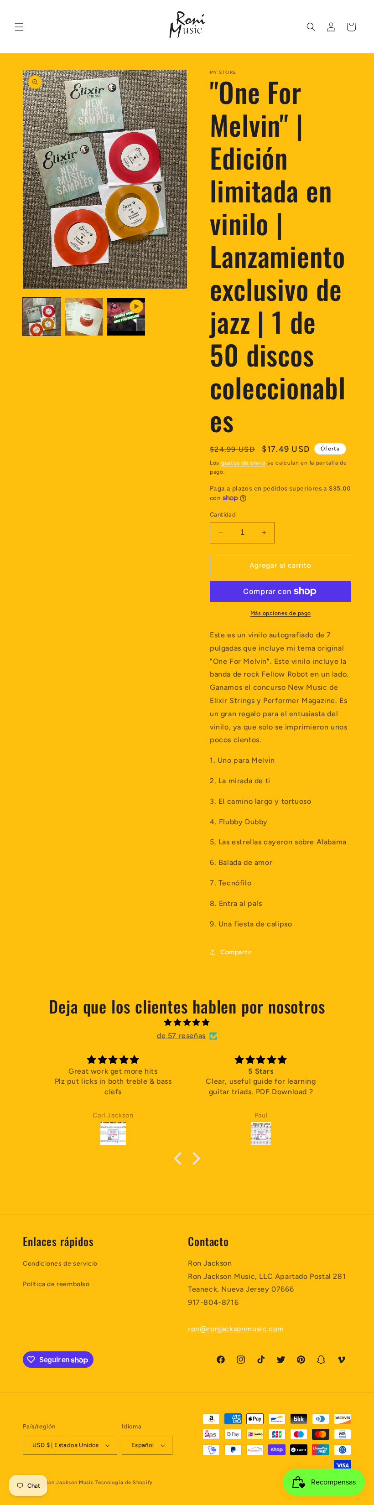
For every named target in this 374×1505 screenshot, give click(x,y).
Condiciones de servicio (60, 1263)
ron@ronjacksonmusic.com (236, 1328)
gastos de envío (243, 463)
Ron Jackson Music (69, 1482)
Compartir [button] (235, 952)
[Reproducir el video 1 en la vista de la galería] (126, 317)
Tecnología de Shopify (124, 1482)
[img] (187, 1022)
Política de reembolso (56, 1284)
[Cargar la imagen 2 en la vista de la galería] (84, 317)
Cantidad (223, 514)
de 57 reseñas (181, 1035)
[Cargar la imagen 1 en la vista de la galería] (42, 317)
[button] (19, 27)
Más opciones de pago (280, 613)
